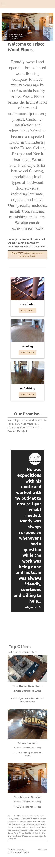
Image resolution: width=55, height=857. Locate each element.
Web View (42, 849)
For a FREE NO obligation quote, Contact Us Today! (28, 254)
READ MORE (27, 310)
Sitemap (21, 849)
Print (13, 849)
